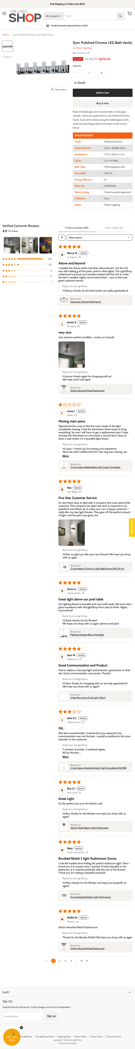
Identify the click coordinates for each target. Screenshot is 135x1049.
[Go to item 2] (30, 245)
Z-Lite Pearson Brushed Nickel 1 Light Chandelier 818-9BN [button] (98, 768)
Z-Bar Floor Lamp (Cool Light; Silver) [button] (87, 697)
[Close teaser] (21, 1027)
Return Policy (81, 1036)
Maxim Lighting (83, 47)
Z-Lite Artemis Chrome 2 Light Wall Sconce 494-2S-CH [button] (97, 568)
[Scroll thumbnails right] (48, 245)
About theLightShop (23, 1036)
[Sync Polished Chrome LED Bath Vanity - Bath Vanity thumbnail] (7, 46)
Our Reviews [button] (132, 527)
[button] (27, 259)
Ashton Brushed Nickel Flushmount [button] (87, 390)
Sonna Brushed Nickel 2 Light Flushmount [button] (90, 897)
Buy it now (102, 103)
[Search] (120, 16)
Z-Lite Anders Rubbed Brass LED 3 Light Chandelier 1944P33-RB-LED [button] (95, 467)
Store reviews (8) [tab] (114, 227)
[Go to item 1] (12, 245)
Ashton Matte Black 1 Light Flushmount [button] (89, 827)
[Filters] (61, 238)
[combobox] (90, 16)
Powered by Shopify (67, 1043)
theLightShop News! (45, 1036)
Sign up (51, 1016)
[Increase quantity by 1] (102, 73)
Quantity (77, 66)
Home (5, 34)
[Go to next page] (88, 961)
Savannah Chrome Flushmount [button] (85, 301)
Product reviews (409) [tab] (77, 227)
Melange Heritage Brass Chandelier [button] (87, 634)
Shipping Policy (64, 1036)
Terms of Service (113, 1036)
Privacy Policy (96, 1036)
